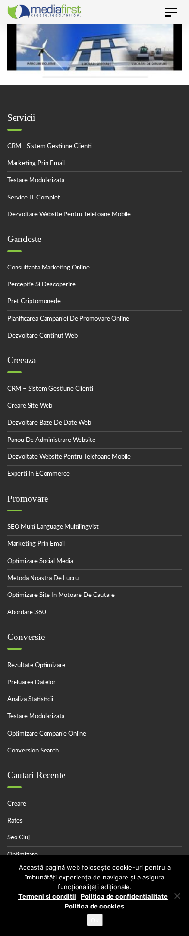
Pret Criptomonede (34, 301)
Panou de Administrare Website (51, 440)
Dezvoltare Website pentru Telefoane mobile (69, 215)
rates (15, 821)
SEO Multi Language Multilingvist (53, 527)
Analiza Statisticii (30, 699)
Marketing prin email (36, 163)
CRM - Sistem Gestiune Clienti (49, 146)
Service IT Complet (33, 198)
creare (16, 804)
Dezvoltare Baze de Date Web (49, 423)
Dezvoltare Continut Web (42, 336)
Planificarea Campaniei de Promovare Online (68, 319)
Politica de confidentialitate (124, 896)
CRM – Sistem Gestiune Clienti (50, 389)
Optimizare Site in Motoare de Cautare (61, 595)
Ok (95, 920)
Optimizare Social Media (40, 561)
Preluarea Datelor (31, 683)
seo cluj (18, 838)
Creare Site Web (29, 406)
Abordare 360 (26, 613)
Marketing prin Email (36, 544)
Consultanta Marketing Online (48, 268)
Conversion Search (33, 751)
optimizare (22, 855)
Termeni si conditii (47, 896)
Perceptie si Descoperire (41, 285)
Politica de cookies (94, 906)
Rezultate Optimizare (36, 665)
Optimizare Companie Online (46, 734)
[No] (177, 896)
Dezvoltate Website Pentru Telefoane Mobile (69, 457)
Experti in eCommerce (38, 474)
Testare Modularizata (35, 180)
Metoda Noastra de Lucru (43, 578)
